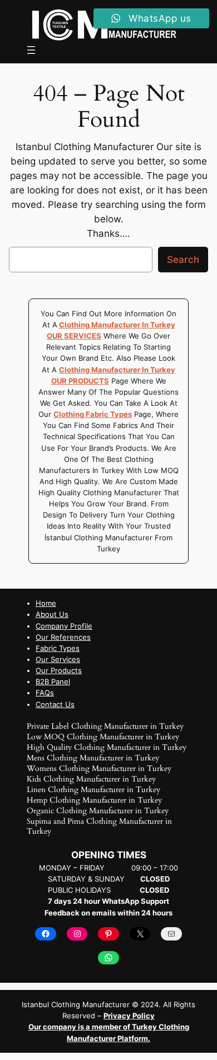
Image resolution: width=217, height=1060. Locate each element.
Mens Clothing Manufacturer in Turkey (93, 758)
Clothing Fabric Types (92, 414)
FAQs (45, 692)
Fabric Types (58, 648)
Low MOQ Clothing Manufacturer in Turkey (103, 736)
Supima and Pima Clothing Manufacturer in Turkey (99, 826)
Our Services (58, 659)
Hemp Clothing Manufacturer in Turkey (94, 800)
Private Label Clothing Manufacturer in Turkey (105, 726)
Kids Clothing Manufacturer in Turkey (91, 779)
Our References (63, 637)
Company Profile (64, 625)
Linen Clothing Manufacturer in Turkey (93, 789)
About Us (52, 614)
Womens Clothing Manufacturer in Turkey (99, 768)
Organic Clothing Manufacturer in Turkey (98, 810)
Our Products (59, 670)
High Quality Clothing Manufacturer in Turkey (106, 747)
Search (183, 259)
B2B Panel (53, 681)
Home (46, 603)
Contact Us (55, 704)
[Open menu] (31, 50)
